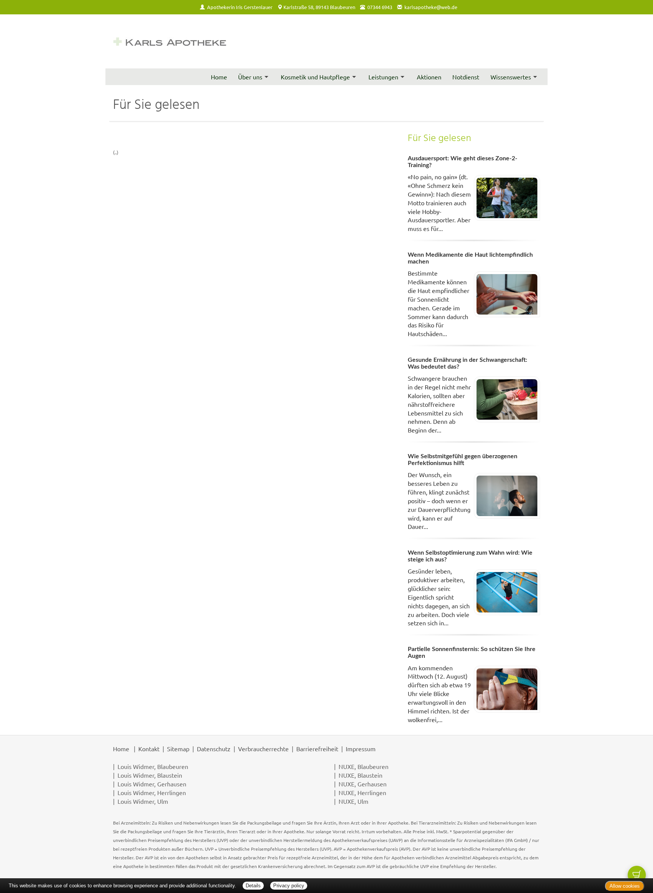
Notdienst (465, 77)
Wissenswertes (511, 77)
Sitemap (178, 748)
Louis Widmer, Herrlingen (152, 792)
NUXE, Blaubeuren (363, 766)
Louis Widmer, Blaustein (150, 775)
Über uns (250, 77)
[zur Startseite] (169, 41)
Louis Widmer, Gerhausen (152, 784)
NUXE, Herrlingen (362, 792)
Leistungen (383, 77)
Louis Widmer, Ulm (143, 801)
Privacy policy (288, 885)
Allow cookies (625, 886)
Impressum (361, 748)
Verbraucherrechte (263, 748)
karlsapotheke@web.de (430, 7)
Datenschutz (214, 748)
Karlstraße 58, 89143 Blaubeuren (319, 7)
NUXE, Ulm (353, 801)
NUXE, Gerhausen (363, 784)
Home (219, 77)
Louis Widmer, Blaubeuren (153, 766)
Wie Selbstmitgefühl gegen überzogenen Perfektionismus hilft (462, 459)
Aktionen (429, 77)
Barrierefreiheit (317, 748)
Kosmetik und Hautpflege (315, 77)
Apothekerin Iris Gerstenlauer (239, 7)
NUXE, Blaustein (360, 775)
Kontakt (148, 748)
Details (253, 885)
